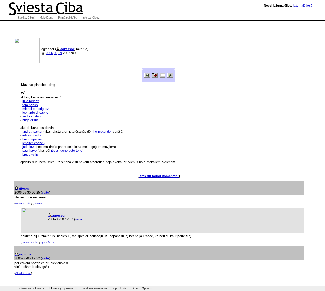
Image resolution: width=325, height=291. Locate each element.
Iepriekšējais (47, 242)
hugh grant (30, 120)
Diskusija (39, 203)
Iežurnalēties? (302, 5)
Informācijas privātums (63, 288)
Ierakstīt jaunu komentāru (159, 176)
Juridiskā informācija (94, 288)
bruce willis (30, 154)
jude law (28, 147)
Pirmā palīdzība (67, 17)
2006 (49, 53)
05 (55, 53)
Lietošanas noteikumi (31, 288)
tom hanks (30, 105)
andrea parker (32, 131)
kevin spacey (32, 139)
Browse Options (142, 288)
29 (60, 53)
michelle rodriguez (35, 109)
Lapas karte (119, 288)
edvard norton (32, 135)
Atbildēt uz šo (23, 203)
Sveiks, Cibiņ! (26, 17)
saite (45, 192)
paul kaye (29, 150)
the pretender (102, 131)
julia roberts (30, 101)
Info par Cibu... (91, 17)
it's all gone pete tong (66, 150)
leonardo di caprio (35, 112)
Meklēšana (46, 17)
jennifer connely (33, 143)
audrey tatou (31, 116)
